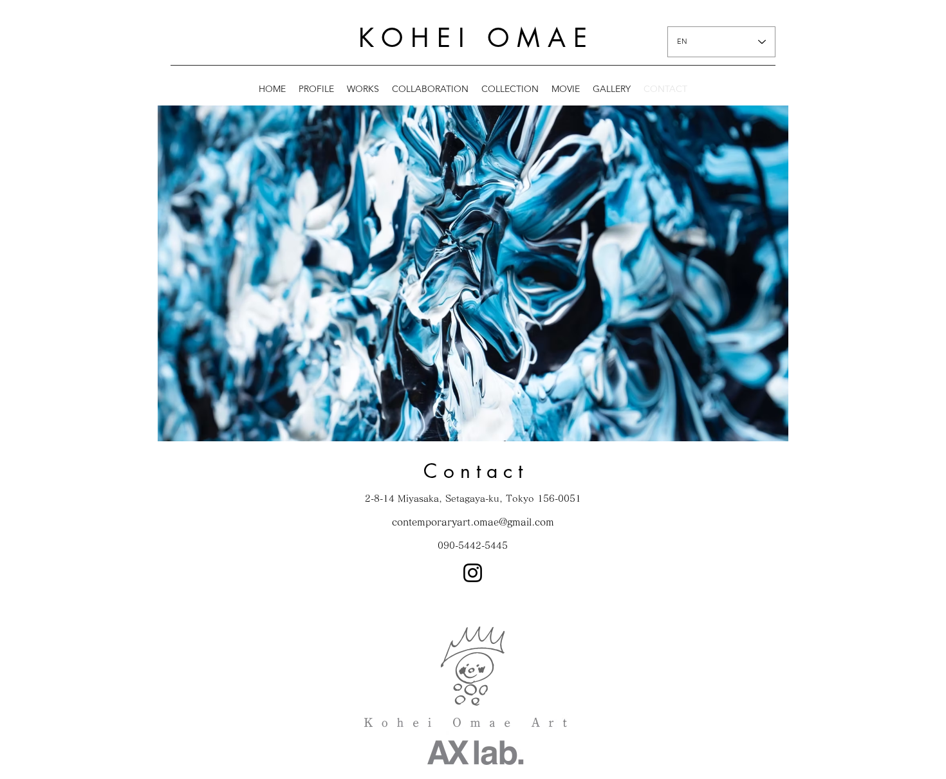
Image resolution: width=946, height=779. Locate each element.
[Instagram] (472, 572)
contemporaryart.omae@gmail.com (473, 522)
